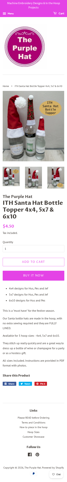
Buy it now (33, 276)
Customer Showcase (33, 436)
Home (6, 86)
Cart (61, 13)
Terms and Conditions (33, 422)
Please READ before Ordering (33, 417)
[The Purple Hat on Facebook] (30, 455)
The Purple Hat (32, 467)
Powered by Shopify (53, 467)
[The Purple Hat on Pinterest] (37, 455)
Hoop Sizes (33, 432)
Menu (10, 13)
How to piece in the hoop (34, 427)
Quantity (8, 242)
